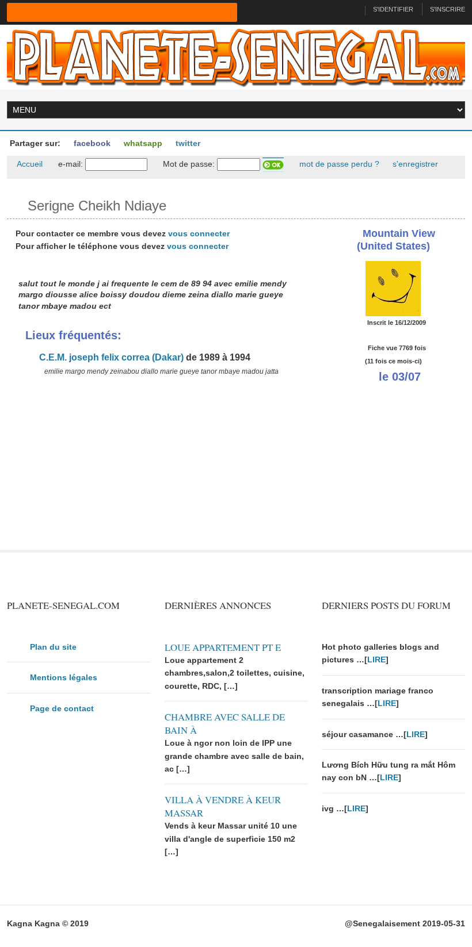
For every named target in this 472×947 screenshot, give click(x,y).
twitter (186, 143)
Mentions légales (63, 677)
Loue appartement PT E (223, 647)
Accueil (29, 163)
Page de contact (62, 708)
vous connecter (199, 233)
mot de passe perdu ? (338, 163)
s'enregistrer (414, 163)
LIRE (376, 659)
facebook (91, 143)
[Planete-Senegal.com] (236, 56)
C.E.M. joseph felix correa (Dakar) (110, 357)
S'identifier (393, 9)
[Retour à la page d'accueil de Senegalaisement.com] (351, 9)
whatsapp (141, 143)
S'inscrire (447, 9)
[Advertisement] (157, 469)
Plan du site (53, 646)
